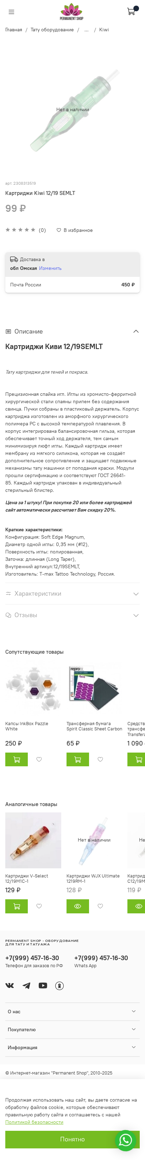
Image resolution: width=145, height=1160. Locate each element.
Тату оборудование (52, 29)
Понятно (72, 1139)
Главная (13, 29)
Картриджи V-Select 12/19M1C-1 (26, 878)
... (86, 29)
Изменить (50, 268)
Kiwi (104, 29)
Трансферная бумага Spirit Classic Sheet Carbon (94, 726)
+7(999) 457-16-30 (32, 958)
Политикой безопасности (34, 1122)
